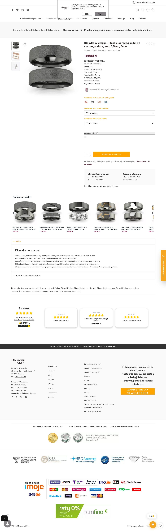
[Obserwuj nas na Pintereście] (17, 10)
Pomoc (87, 388)
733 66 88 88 (97, 179)
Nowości (51, 371)
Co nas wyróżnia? (91, 384)
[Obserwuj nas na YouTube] (27, 10)
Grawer (87, 376)
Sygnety (95, 18)
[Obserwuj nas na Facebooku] (12, 10)
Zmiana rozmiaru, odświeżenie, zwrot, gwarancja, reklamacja (99, 405)
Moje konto (52, 366)
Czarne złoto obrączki (29, 288)
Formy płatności (90, 396)
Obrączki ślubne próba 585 (69, 291)
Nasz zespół (52, 393)
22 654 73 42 (20, 390)
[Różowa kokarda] (86, 102)
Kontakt (142, 18)
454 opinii (28, 317)
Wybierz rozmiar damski (96, 108)
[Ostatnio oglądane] (160, 525)
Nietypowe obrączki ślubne (49, 288)
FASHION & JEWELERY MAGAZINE (48, 426)
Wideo (87, 392)
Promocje (121, 18)
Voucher (51, 379)
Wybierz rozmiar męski (95, 119)
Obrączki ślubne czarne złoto (127, 288)
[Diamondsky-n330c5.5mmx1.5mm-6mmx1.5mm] (15, 45)
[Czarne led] (93, 102)
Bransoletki (81, 18)
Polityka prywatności (135, 526)
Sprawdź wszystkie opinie (24, 320)
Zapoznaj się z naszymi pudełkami (104, 90)
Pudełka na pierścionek (93, 368)
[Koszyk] (137, 10)
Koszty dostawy (90, 400)
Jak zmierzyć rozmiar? (92, 364)
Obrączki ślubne (53, 18)
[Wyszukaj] (153, 10)
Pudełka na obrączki (92, 372)
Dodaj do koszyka (111, 154)
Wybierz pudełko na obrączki (99, 98)
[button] (13, 213)
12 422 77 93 (97, 177)
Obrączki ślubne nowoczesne (46, 291)
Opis (18, 241)
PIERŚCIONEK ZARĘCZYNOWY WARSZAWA (88, 426)
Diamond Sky (18, 30)
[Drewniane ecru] (99, 102)
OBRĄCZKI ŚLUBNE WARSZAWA (125, 426)
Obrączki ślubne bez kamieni (85, 288)
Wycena (51, 384)
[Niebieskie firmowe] (106, 102)
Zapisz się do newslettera (138, 391)
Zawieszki (108, 18)
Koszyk (50, 388)
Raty (49, 375)
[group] (61, 318)
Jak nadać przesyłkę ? (92, 411)
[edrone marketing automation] (64, 19)
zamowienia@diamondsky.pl (23, 393)
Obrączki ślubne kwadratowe (23, 291)
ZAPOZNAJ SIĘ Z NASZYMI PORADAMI (99, 346)
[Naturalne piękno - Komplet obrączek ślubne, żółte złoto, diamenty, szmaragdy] (148, 43)
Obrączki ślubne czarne (50, 30)
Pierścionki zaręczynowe (30, 18)
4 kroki (87, 380)
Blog (132, 18)
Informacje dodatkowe (28, 276)
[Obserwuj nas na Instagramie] (22, 10)
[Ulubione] (25, 44)
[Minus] (91, 155)
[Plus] (91, 153)
